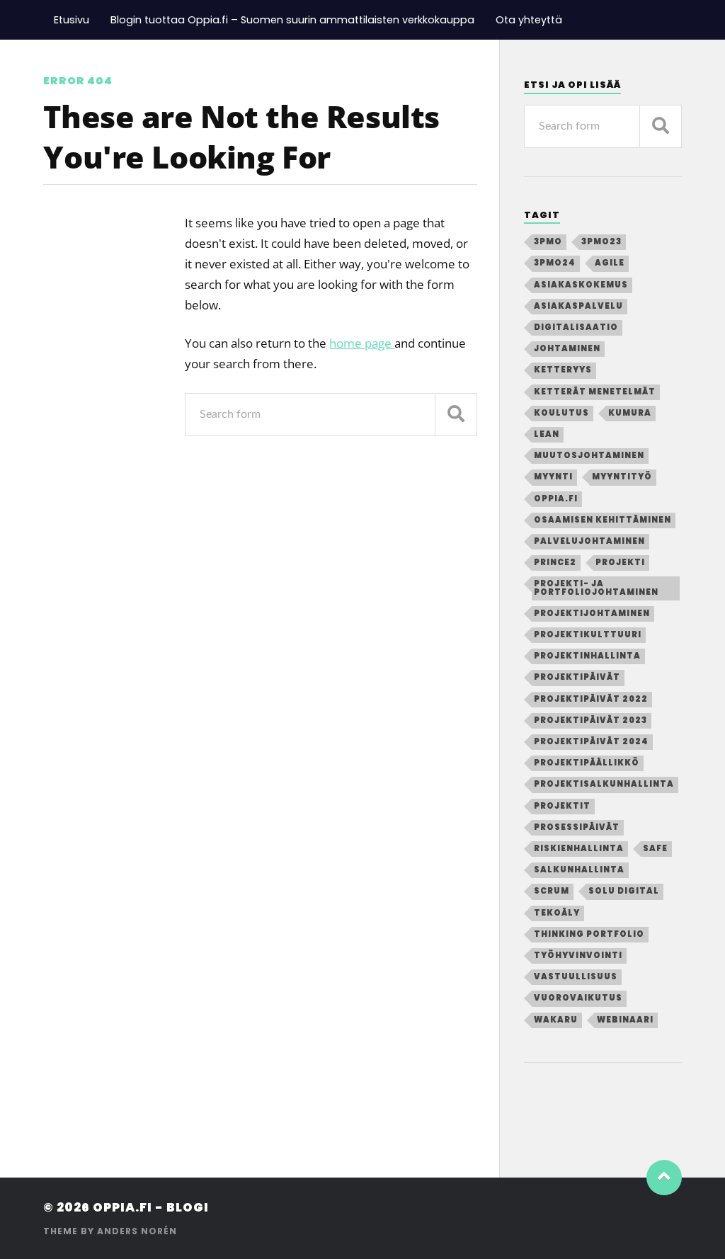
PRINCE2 (555, 562)
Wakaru (556, 1019)
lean (546, 434)
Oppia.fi (556, 498)
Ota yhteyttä (529, 20)
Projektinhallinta (587, 655)
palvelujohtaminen (589, 541)
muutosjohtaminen (589, 455)
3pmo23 (601, 241)
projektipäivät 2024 (591, 741)
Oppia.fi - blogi (151, 1207)
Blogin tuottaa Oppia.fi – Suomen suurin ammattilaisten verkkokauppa (292, 20)
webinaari (625, 1019)
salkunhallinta (579, 869)
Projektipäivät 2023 (590, 720)
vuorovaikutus (578, 997)
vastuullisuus (575, 976)
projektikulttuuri (587, 634)
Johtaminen (567, 348)
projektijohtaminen (592, 613)
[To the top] (664, 1177)
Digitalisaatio (576, 327)
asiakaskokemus (581, 284)
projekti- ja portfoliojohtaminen (596, 587)
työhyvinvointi (578, 955)
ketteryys (563, 369)
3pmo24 (555, 262)
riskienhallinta (579, 848)
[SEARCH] (456, 414)
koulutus (561, 412)
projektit (562, 805)
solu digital (623, 890)
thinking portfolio (589, 934)
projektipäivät (577, 677)
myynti (553, 476)
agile (609, 262)
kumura (629, 412)
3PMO (548, 241)
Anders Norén (137, 1231)
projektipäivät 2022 (591, 699)
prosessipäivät (577, 827)
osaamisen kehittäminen (602, 519)
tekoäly (557, 912)
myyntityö (622, 476)
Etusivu (71, 20)
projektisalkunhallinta (604, 784)
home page (361, 343)
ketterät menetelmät (595, 391)
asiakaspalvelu (578, 306)
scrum (551, 890)
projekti (620, 562)
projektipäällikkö (586, 762)
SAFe (655, 848)
